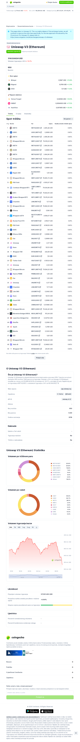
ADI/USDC (34, 335)
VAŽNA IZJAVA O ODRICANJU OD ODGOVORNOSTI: (23, 717)
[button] (13, 51)
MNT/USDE (35, 331)
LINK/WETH (35, 201)
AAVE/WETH (35, 247)
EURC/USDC (35, 230)
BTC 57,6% (60, 10)
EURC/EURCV (35, 256)
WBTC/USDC (35, 206)
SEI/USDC (34, 318)
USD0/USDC (35, 300)
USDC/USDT (35, 163)
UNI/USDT (34, 265)
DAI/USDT (34, 238)
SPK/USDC (35, 327)
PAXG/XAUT (35, 225)
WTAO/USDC (35, 349)
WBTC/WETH (35, 159)
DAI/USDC (34, 278)
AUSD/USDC (35, 150)
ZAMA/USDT (35, 305)
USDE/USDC (35, 234)
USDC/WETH (35, 132)
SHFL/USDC (35, 322)
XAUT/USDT (35, 260)
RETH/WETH (35, 221)
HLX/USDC (35, 344)
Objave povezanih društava (30, 51)
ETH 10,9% (67, 10)
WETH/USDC (35, 128)
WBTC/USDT (35, 141)
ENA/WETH (35, 210)
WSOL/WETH (35, 313)
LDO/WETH (35, 291)
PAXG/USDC (35, 182)
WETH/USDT (35, 137)
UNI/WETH (34, 243)
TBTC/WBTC (35, 193)
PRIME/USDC (35, 274)
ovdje (33, 353)
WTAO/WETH (35, 252)
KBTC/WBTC (35, 197)
